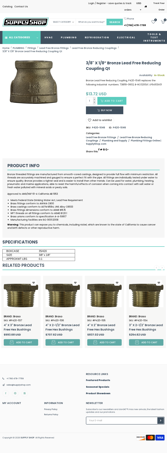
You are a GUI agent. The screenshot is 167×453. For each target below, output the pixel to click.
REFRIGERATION (97, 37)
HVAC (49, 37)
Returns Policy (51, 414)
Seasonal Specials (97, 387)
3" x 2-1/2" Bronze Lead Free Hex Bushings (120, 327)
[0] (151, 22)
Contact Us (21, 6)
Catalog (7, 6)
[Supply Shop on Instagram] (24, 393)
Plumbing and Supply (114, 140)
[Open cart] (160, 22)
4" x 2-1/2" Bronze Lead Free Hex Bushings (37, 327)
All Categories (19, 37)
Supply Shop (27, 437)
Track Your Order (159, 6)
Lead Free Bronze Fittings (101, 137)
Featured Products (98, 380)
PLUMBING (69, 37)
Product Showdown (98, 393)
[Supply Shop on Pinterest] (15, 393)
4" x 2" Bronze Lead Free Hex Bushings (76, 327)
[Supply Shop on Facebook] (5, 393)
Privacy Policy (50, 409)
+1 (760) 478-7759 (135, 25)
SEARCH (114, 22)
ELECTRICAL (126, 37)
